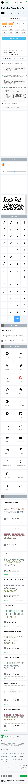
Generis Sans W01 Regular (11, 657)
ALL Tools (20, 759)
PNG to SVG (3, 752)
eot (23, 23)
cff (23, 29)
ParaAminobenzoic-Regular (12, 709)
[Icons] (22, 13)
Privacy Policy (4, 761)
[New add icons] (2, 346)
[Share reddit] (4, 776)
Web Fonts (7, 737)
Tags (22, 737)
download (14, 38)
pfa (23, 26)
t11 (11, 32)
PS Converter (21, 756)
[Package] (18, 13)
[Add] (2, 13)
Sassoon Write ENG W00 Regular (13, 631)
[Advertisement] (14, 133)
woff (4, 26)
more (17, 318)
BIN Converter (4, 756)
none (23, 32)
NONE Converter (12, 759)
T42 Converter (12, 758)
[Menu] (15, 2)
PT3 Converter (12, 756)
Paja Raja (6, 554)
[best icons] (2, 496)
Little (12, 54)
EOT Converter (21, 753)
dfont (17, 32)
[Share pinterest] (9, 776)
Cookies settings (12, 761)
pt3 (11, 29)
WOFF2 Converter (13, 755)
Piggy (15, 54)
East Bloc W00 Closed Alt (11, 528)
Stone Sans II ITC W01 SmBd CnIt (13, 580)
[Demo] (11, 13)
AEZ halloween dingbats (11, 502)
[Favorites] (7, 13)
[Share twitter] (6, 776)
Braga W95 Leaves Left (10, 683)
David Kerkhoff (12, 52)
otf (17, 26)
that (9, 54)
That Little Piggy (6, 330)
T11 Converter (21, 758)
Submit (23, 775)
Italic (10, 46)
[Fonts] (25, 13)
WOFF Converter (4, 755)
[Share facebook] (1, 776)
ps (17, 29)
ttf (4, 23)
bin (4, 29)
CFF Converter (4, 758)
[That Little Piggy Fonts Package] (2, 325)
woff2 (10, 26)
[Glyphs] (14, 13)
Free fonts (2, 2)
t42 (4, 32)
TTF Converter (21, 752)
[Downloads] (8, 341)
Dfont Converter (4, 759)
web (11, 23)
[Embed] (13, 341)
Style (18, 737)
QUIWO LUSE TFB (9, 605)
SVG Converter (12, 753)
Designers (13, 737)
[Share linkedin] (11, 776)
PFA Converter (21, 755)
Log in (21, 2)
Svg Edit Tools (12, 752)
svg (17, 23)
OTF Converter (4, 753)
